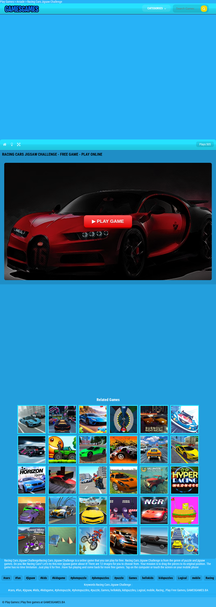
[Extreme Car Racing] (31, 419)
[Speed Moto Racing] (31, 540)
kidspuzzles (166, 578)
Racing (210, 578)
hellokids (147, 578)
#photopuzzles (100, 578)
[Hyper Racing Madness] (184, 480)
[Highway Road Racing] (154, 449)
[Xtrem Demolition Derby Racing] (31, 510)
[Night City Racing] (154, 510)
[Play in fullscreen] (18, 144)
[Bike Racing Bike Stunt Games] (93, 480)
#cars (6, 578)
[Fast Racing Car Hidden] (184, 419)
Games (133, 578)
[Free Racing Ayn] (93, 449)
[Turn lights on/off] (11, 144)
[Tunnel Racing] (62, 540)
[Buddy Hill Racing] (62, 449)
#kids (43, 578)
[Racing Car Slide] (123, 540)
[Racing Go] (31, 449)
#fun (18, 578)
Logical (182, 578)
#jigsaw (30, 578)
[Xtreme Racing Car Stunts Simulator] (62, 480)
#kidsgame (58, 578)
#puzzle (119, 578)
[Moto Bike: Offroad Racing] (93, 540)
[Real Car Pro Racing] (184, 449)
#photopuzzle (78, 578)
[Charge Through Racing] (154, 540)
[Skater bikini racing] (123, 419)
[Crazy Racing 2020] (184, 540)
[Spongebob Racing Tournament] (184, 510)
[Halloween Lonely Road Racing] (154, 480)
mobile (196, 578)
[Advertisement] (108, 45)
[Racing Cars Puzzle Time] (93, 419)
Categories (155, 8)
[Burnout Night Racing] (154, 419)
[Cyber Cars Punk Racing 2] (62, 419)
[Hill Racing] (123, 449)
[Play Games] (21, 11)
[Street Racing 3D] (93, 510)
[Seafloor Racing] (62, 510)
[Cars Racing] (123, 480)
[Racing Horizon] (31, 480)
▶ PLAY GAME (108, 221)
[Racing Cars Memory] (123, 510)
